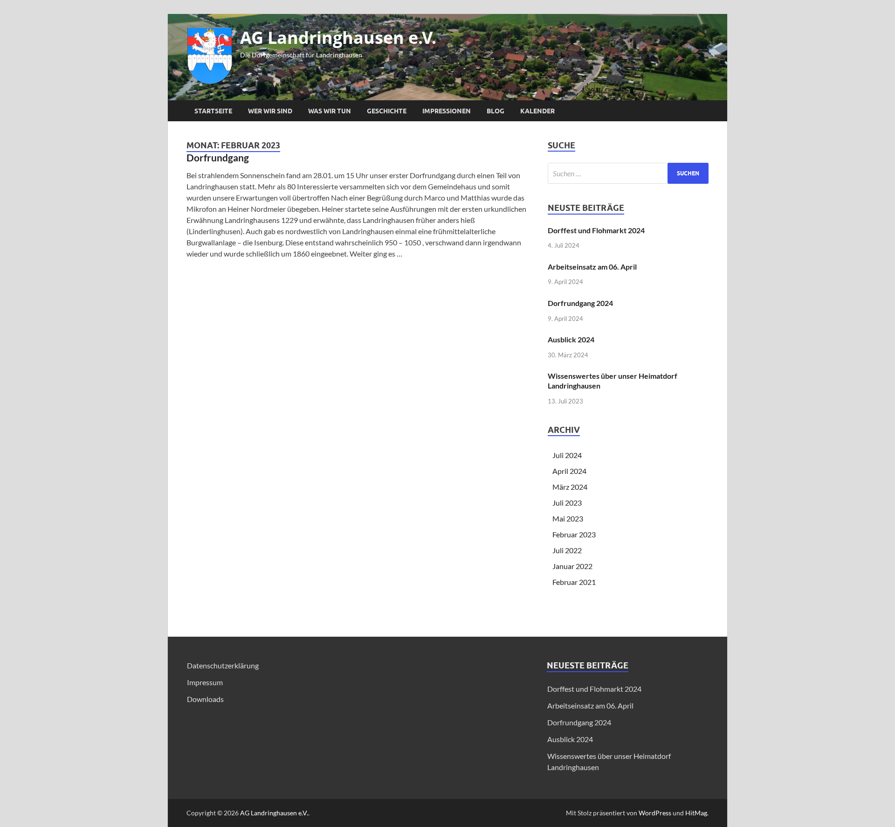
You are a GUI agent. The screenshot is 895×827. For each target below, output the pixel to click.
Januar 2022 (572, 566)
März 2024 (569, 486)
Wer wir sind (270, 111)
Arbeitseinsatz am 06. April (592, 266)
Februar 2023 (574, 534)
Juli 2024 (567, 455)
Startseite (213, 111)
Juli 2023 (567, 502)
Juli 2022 (567, 550)
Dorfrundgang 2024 (580, 303)
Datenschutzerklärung (223, 665)
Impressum (205, 682)
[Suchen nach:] (628, 173)
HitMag (696, 813)
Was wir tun (329, 111)
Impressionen (446, 111)
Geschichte (386, 111)
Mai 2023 (567, 518)
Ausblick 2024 (571, 339)
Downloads (205, 699)
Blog (495, 111)
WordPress (655, 813)
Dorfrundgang (217, 157)
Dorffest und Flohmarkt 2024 (596, 230)
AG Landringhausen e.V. (338, 37)
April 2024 (569, 470)
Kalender (537, 111)
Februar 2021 (574, 581)
